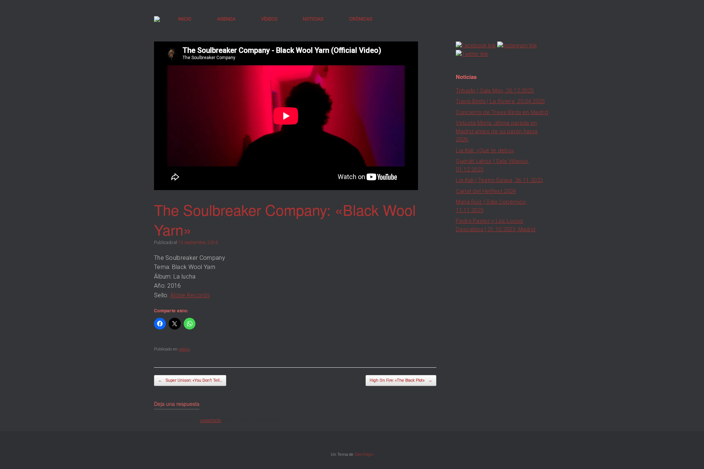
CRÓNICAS (360, 19)
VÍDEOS (269, 19)
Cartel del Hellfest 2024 (486, 191)
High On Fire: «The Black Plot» (401, 380)
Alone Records (190, 295)
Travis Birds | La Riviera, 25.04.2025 (500, 101)
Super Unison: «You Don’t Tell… (190, 380)
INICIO (184, 19)
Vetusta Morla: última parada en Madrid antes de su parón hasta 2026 (497, 131)
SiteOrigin (364, 454)
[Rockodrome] (157, 19)
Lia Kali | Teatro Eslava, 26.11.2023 (499, 180)
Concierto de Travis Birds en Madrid (502, 112)
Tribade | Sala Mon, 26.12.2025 (495, 90)
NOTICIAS (313, 19)
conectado (210, 420)
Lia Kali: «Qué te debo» (485, 150)
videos (184, 349)
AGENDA (226, 19)
